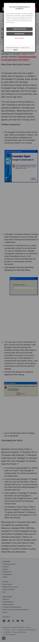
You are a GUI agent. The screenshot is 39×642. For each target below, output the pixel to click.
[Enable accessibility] (4, 638)
